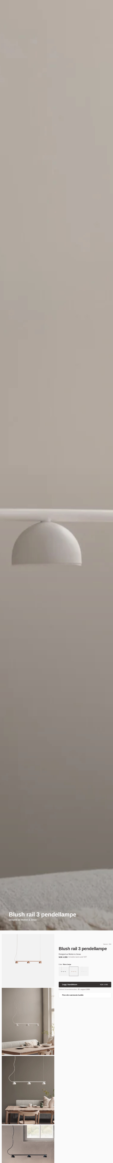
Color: (65, 964)
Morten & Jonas (29, 920)
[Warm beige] (73, 971)
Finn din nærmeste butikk (72, 995)
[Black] (63, 971)
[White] (84, 971)
